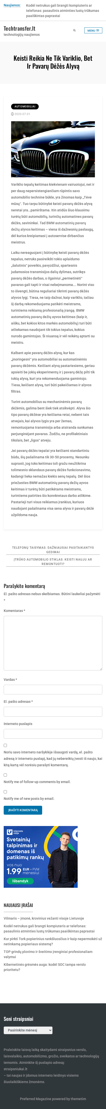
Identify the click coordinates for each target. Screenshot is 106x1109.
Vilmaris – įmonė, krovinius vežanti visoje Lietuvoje (44, 918)
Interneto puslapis (18, 724)
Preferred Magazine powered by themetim (53, 1099)
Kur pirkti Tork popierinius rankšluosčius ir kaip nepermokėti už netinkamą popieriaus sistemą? (53, 941)
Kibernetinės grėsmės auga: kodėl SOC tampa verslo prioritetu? (45, 967)
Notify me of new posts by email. (29, 799)
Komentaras (14, 611)
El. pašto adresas (18, 702)
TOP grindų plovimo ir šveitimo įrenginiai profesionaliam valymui (48, 954)
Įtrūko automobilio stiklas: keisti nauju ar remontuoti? (53, 562)
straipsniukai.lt (15, 1069)
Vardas (10, 680)
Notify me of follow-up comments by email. (37, 782)
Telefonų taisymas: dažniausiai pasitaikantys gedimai (53, 550)
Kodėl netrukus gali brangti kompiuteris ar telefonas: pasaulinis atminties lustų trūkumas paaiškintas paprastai (62, 10)
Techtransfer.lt (19, 28)
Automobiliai (25, 106)
